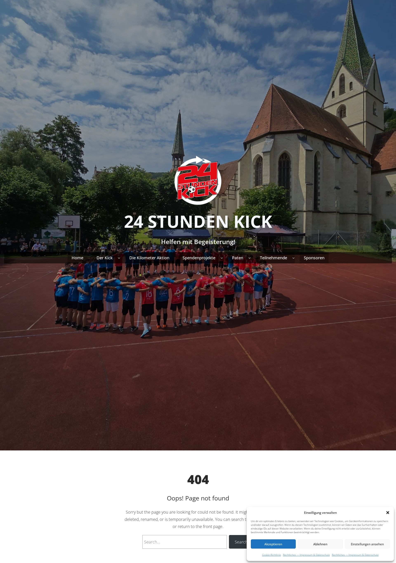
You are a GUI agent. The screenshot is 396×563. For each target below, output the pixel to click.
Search (241, 542)
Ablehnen (320, 544)
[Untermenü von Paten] (249, 258)
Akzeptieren (273, 544)
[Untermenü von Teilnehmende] (293, 258)
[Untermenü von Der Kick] (119, 258)
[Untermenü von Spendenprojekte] (221, 258)
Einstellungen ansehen (367, 544)
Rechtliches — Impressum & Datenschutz (306, 555)
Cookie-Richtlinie (271, 555)
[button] (388, 513)
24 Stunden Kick (198, 221)
